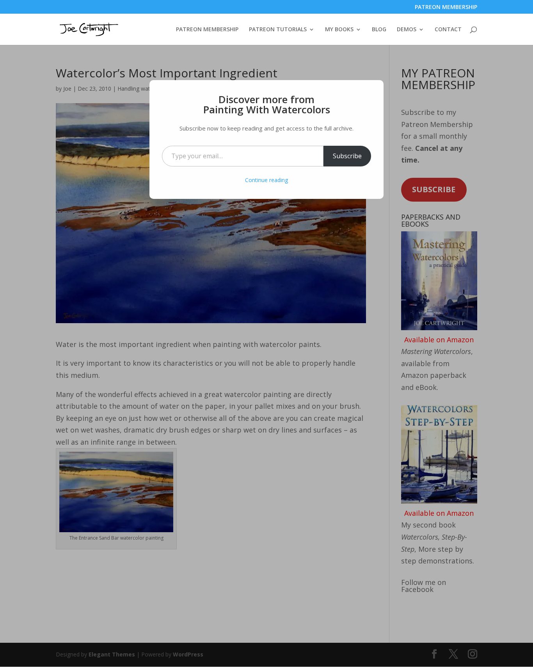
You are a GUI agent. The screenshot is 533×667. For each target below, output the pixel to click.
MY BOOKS (339, 30)
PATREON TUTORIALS (278, 30)
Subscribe (347, 156)
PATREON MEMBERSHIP (446, 7)
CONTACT (448, 30)
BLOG (379, 30)
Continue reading (266, 180)
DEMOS (406, 30)
